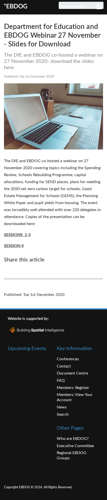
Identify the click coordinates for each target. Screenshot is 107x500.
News (62, 407)
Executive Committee (75, 446)
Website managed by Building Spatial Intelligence (39, 491)
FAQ (61, 380)
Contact (64, 366)
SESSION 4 (14, 246)
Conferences (68, 359)
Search (63, 414)
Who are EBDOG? (73, 439)
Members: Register (73, 388)
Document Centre (72, 373)
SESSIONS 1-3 (17, 235)
